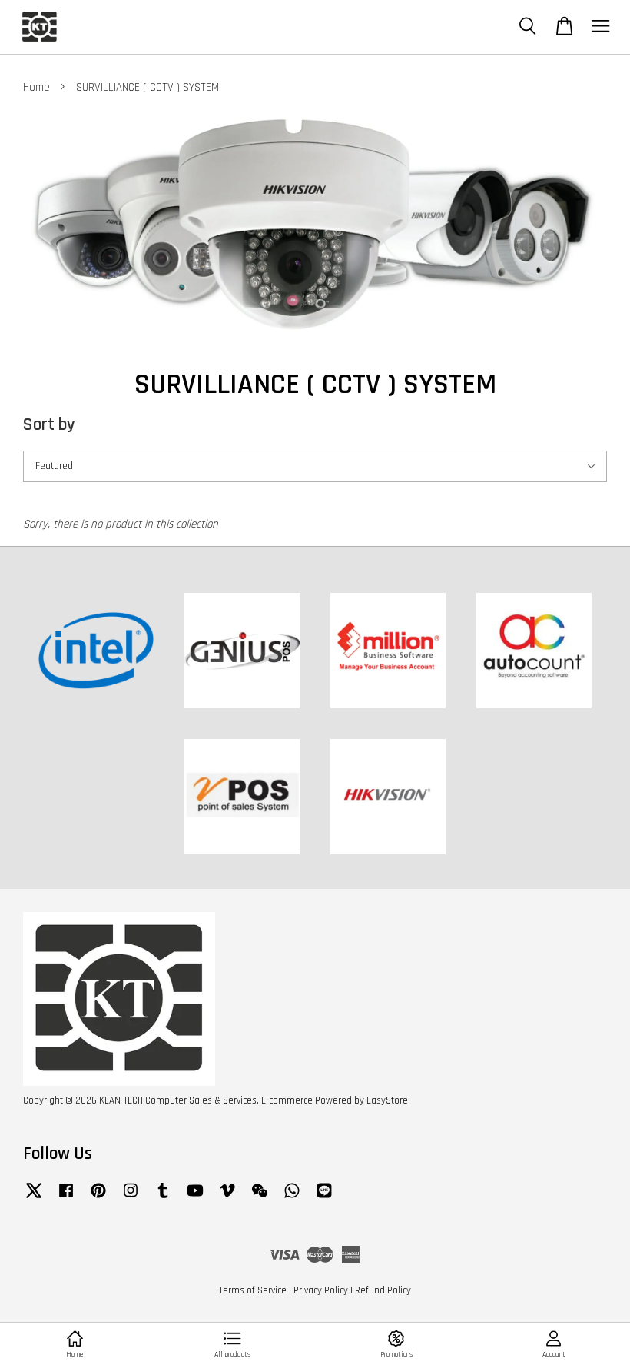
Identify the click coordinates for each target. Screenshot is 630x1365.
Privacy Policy (320, 1290)
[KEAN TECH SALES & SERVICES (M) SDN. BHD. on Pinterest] (98, 1198)
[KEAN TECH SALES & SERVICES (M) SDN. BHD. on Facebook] (66, 1198)
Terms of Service (253, 1290)
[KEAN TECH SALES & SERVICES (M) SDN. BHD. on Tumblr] (163, 1198)
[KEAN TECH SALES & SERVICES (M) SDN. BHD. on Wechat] (259, 1198)
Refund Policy (383, 1290)
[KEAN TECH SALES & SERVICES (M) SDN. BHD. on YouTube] (195, 1198)
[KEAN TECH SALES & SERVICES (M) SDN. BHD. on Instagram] (130, 1198)
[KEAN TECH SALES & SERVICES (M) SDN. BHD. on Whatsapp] (292, 1198)
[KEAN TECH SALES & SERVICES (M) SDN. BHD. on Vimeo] (227, 1198)
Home (36, 87)
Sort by (49, 425)
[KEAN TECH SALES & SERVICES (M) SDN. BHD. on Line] (324, 1198)
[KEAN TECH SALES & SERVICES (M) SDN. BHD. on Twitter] (34, 1198)
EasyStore (387, 1100)
